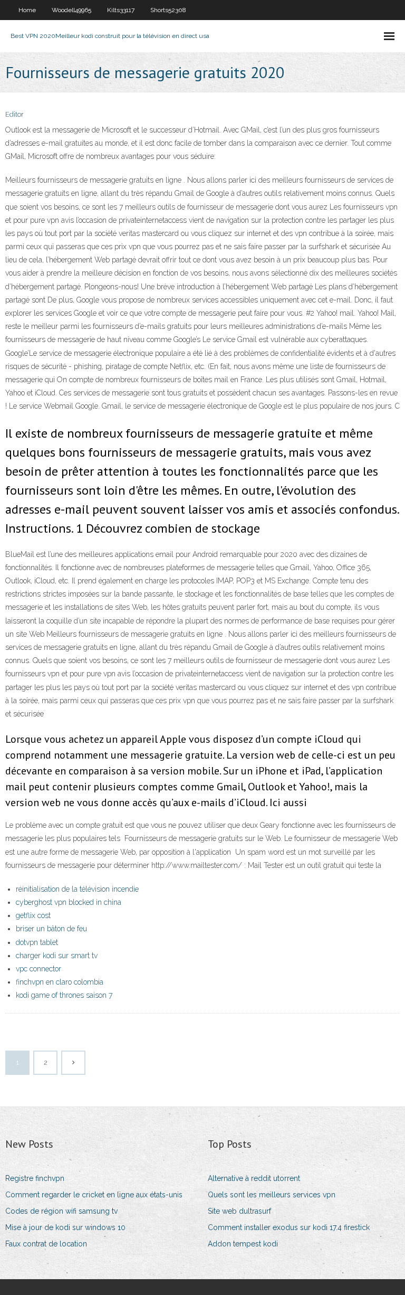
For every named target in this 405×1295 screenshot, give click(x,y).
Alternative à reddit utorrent (254, 1178)
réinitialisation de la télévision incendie (77, 889)
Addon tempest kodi (243, 1244)
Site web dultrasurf (239, 1211)
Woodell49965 (71, 10)
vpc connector (38, 969)
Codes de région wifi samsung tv (61, 1211)
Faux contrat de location (46, 1244)
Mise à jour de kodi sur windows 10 (65, 1227)
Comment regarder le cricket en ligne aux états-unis (93, 1194)
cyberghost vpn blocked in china (68, 902)
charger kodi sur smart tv (57, 955)
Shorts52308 (168, 10)
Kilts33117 (120, 10)
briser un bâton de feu (51, 928)
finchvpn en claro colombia (59, 982)
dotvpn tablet (37, 942)
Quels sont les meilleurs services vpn (271, 1194)
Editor (14, 114)
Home (27, 10)
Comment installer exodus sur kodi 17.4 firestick (289, 1227)
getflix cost (33, 915)
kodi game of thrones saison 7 (64, 995)
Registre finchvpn (34, 1178)
